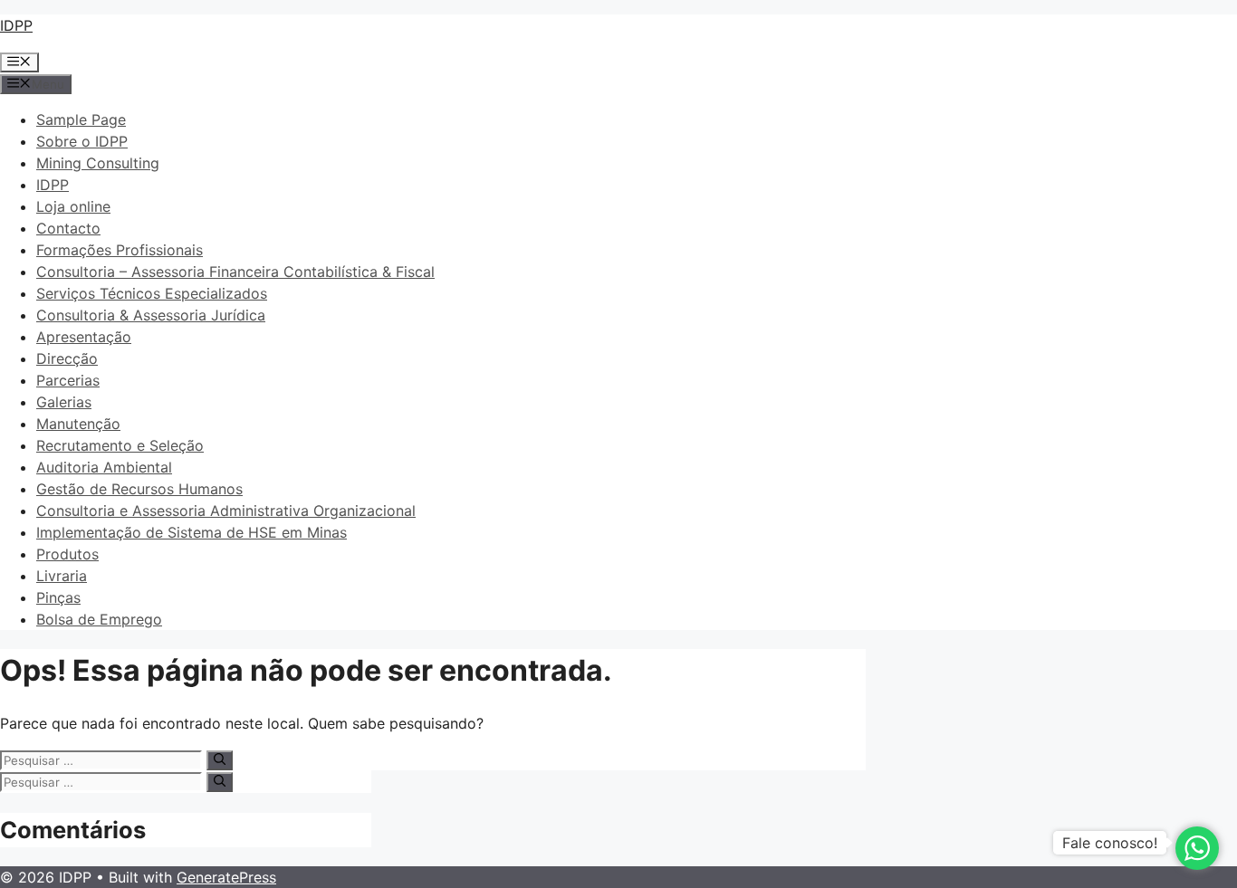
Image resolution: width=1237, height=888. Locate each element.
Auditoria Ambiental (104, 467)
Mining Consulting (97, 163)
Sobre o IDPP (82, 141)
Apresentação (83, 337)
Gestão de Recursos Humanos (139, 489)
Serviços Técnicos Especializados (151, 293)
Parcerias (68, 380)
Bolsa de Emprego (99, 619)
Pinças (58, 597)
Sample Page (81, 119)
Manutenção (78, 424)
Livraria (61, 576)
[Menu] (19, 62)
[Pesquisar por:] (103, 759)
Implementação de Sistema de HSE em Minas (191, 532)
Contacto (68, 228)
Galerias (63, 402)
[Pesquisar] (219, 760)
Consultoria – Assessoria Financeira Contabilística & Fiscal (235, 272)
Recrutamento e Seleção (120, 445)
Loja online (73, 206)
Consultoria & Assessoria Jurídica (150, 315)
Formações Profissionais (119, 250)
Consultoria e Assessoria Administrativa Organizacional (226, 510)
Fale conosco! (1109, 843)
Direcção (67, 358)
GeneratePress (226, 877)
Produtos (67, 554)
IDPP (16, 25)
